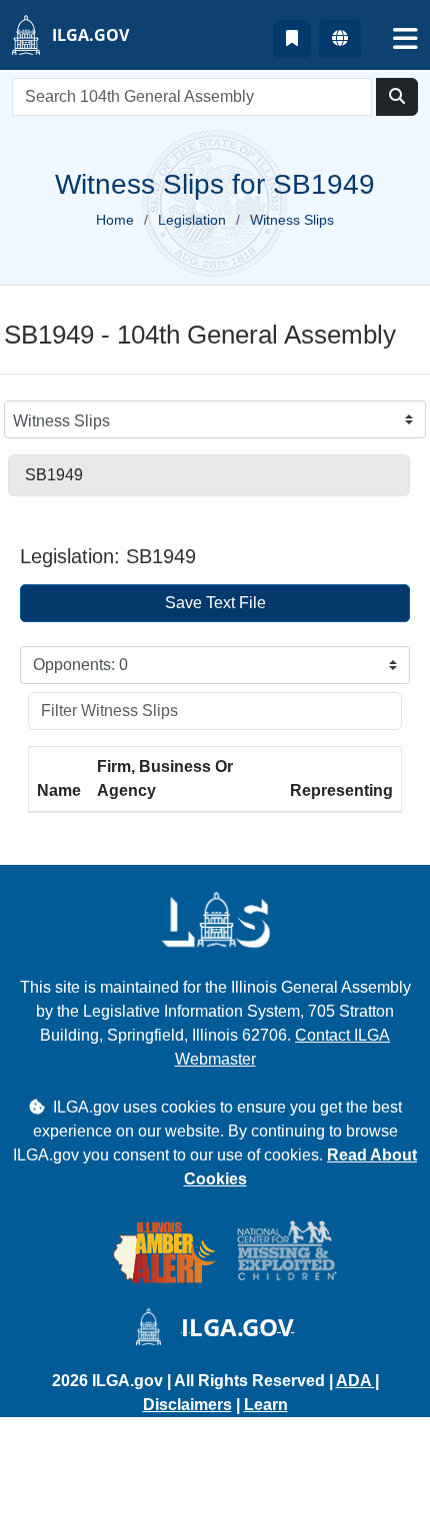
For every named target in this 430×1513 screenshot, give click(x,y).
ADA (355, 1380)
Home (115, 220)
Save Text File (215, 602)
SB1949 (54, 474)
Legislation (192, 220)
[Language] (340, 39)
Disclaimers (187, 1404)
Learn (266, 1404)
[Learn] (292, 39)
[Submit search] (397, 97)
